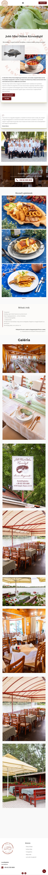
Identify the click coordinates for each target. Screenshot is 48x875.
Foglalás (43, 2)
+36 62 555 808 (25, 180)
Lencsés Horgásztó (31, 857)
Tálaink (6, 98)
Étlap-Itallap (8, 95)
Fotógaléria (29, 852)
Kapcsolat (28, 854)
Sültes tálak (29, 849)
